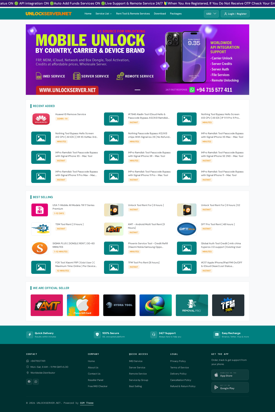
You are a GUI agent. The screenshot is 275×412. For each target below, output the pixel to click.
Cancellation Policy (180, 380)
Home (88, 13)
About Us (93, 367)
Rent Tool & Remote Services (133, 13)
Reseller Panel (95, 380)
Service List (102, 13)
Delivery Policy (178, 373)
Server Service (137, 367)
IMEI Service (135, 361)
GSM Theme (87, 403)
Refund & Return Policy (182, 386)
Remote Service (138, 373)
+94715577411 (37, 361)
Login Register (237, 13)
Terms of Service (179, 367)
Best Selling (135, 386)
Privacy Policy (178, 361)
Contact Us (94, 373)
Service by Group (138, 380)
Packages (176, 13)
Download (160, 13)
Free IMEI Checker (98, 386)
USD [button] (208, 13)
